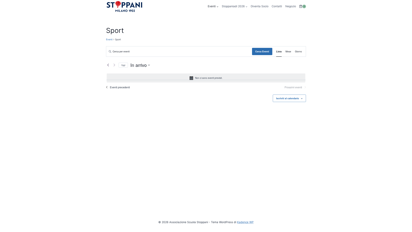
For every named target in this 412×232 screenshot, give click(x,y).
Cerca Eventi (262, 51)
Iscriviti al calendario (287, 98)
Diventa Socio (259, 6)
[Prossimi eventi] (114, 65)
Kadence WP (245, 222)
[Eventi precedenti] (108, 65)
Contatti (277, 6)
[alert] (206, 77)
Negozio (290, 6)
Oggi (123, 65)
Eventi (109, 39)
